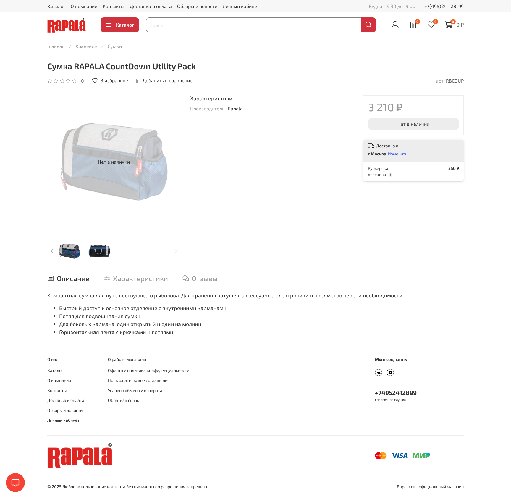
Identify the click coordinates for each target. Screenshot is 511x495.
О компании (84, 6)
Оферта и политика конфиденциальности (148, 370)
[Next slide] (171, 162)
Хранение (86, 46)
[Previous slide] (57, 162)
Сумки (115, 46)
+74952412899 (396, 392)
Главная (56, 46)
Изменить (397, 153)
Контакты (113, 6)
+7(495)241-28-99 (444, 6)
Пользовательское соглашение (139, 380)
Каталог (56, 6)
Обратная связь (123, 400)
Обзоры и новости (197, 6)
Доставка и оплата (151, 6)
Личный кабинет (241, 6)
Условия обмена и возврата (135, 390)
